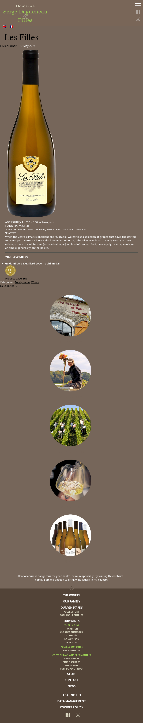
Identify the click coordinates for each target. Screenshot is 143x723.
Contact (71, 680)
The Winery (71, 342)
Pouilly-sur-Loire (72, 646)
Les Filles (21, 37)
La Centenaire (71, 650)
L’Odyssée (71, 635)
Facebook (138, 12)
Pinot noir (71, 665)
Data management (71, 701)
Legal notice (72, 695)
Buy (24, 278)
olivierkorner (8, 46)
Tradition (71, 628)
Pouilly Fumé (71, 611)
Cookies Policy (71, 707)
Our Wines (71, 506)
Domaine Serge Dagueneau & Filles (25, 6)
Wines (35, 282)
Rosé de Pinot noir (71, 668)
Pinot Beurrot (72, 662)
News (72, 686)
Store (70, 561)
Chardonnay (71, 658)
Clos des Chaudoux (71, 632)
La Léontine (9, 286)
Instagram (138, 19)
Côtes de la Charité (71, 615)
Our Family (71, 397)
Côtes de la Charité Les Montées (71, 655)
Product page (13, 278)
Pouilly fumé (22, 282)
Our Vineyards (70, 451)
